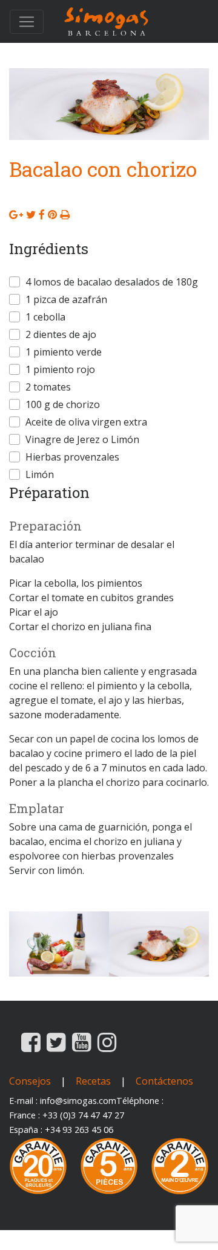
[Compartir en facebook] (42, 214)
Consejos (30, 1081)
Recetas (93, 1081)
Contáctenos (164, 1081)
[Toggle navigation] (27, 22)
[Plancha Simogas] (106, 21)
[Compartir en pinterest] (52, 214)
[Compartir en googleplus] (16, 214)
